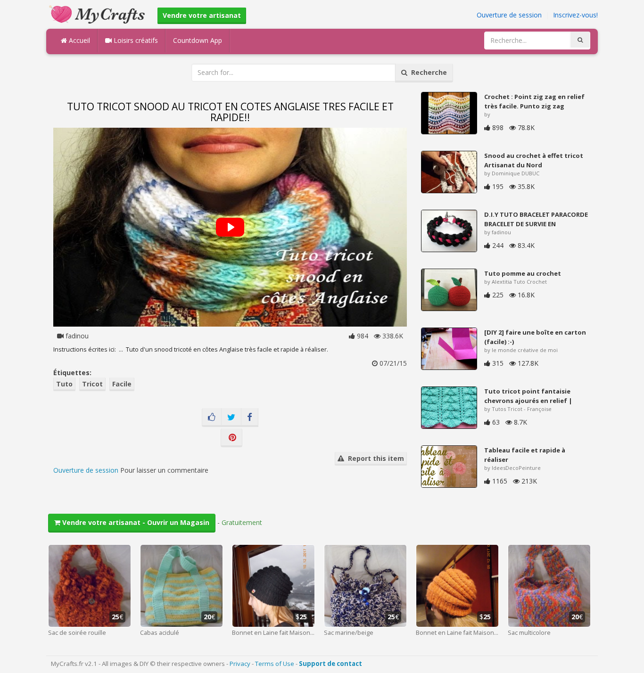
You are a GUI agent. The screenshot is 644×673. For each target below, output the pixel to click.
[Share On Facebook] (249, 417)
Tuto (64, 383)
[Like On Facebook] (212, 417)
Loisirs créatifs (135, 40)
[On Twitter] (231, 417)
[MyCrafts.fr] (98, 13)
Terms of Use (274, 663)
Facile (122, 383)
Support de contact (330, 663)
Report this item (374, 458)
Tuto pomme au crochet (522, 273)
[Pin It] (231, 437)
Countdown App (197, 40)
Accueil (78, 40)
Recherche (427, 72)
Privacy (240, 663)
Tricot (92, 383)
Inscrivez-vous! (575, 14)
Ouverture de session (509, 14)
